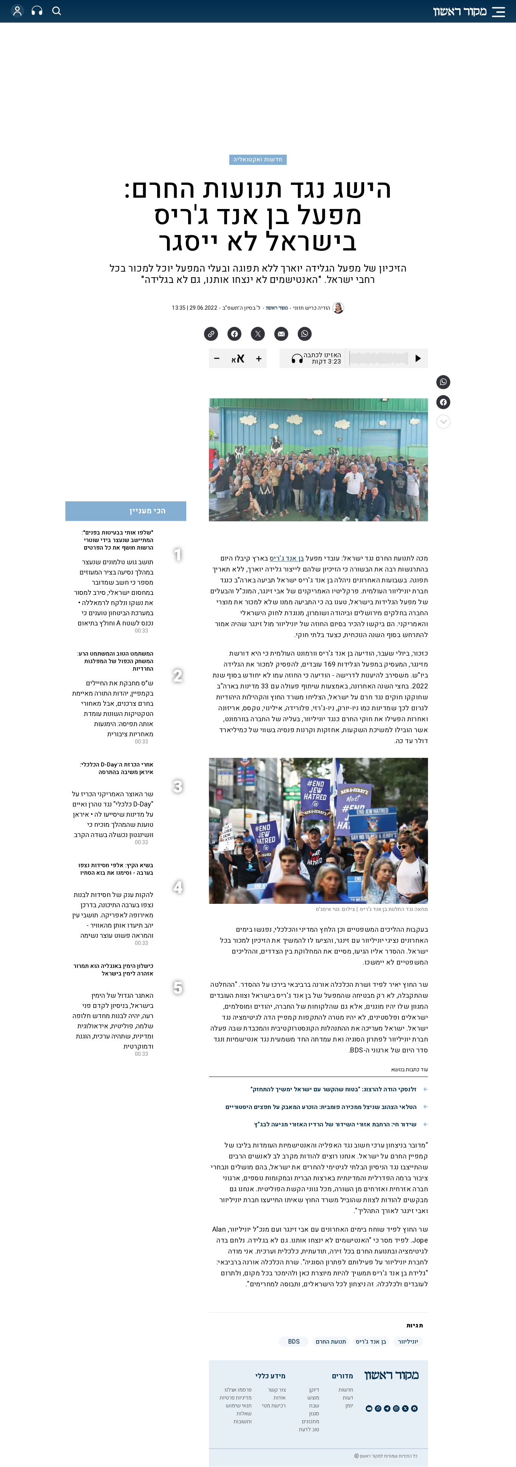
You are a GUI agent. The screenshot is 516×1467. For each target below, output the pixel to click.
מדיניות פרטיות (235, 1398)
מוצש (313, 1398)
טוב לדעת (309, 1429)
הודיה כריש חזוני (312, 308)
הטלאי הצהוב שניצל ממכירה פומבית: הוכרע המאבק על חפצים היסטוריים (321, 1107)
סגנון (314, 1414)
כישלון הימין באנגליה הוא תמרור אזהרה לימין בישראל (113, 970)
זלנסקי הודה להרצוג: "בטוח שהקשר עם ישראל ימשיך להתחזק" (333, 1089)
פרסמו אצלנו (238, 1390)
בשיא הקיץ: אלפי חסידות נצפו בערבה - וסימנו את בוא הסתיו (115, 869)
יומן (349, 1406)
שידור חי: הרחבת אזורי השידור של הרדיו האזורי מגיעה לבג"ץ (335, 1124)
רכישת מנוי (274, 1406)
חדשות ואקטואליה (257, 159)
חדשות (345, 1390)
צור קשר (277, 1390)
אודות (279, 1398)
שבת (314, 1406)
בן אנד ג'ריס (287, 558)
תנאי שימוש (239, 1406)
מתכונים (310, 1422)
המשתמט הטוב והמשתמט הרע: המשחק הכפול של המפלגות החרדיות (115, 661)
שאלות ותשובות (242, 1418)
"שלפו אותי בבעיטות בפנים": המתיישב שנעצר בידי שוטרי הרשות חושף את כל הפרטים (117, 540)
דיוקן (314, 1390)
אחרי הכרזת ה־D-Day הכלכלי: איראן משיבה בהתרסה (116, 768)
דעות (348, 1398)
